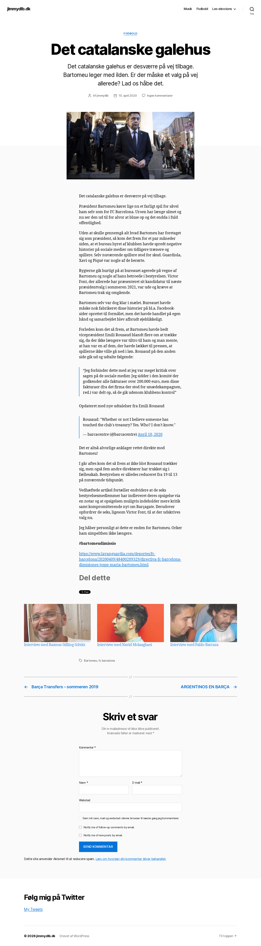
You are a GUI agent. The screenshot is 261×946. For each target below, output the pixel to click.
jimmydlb (102, 95)
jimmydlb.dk (18, 9)
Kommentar (87, 747)
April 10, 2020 (150, 434)
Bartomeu (90, 660)
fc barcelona (107, 660)
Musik (188, 9)
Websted (84, 800)
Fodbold (202, 9)
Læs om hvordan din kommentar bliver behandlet (131, 859)
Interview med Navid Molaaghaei (124, 644)
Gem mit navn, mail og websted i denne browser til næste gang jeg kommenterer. (131, 818)
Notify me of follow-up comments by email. (109, 827)
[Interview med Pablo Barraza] (203, 623)
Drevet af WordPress (74, 936)
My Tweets (33, 909)
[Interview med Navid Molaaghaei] (130, 623)
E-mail (137, 782)
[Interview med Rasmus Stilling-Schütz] (57, 623)
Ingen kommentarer (160, 95)
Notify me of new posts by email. (103, 835)
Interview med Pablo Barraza (194, 644)
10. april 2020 (128, 95)
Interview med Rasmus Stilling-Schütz (54, 644)
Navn (83, 782)
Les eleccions (222, 9)
